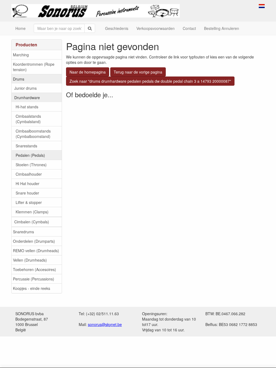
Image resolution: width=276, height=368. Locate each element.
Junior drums (25, 88)
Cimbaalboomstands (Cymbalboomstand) (33, 133)
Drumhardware (27, 97)
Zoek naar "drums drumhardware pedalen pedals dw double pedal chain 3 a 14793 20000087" (150, 81)
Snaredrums (23, 231)
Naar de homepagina (88, 72)
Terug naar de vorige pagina (138, 72)
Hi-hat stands (27, 106)
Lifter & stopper (29, 202)
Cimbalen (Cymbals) (31, 221)
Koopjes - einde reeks (31, 288)
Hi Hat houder (27, 183)
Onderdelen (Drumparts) (34, 241)
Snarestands (26, 145)
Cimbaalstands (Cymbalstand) (28, 118)
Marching (21, 54)
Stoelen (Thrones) (31, 164)
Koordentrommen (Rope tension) (33, 66)
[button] (262, 5)
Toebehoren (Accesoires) (34, 269)
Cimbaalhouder (29, 174)
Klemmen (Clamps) (32, 211)
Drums (18, 79)
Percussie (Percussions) (33, 279)
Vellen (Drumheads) (30, 260)
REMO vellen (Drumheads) (36, 250)
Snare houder (27, 193)
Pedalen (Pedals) (30, 155)
